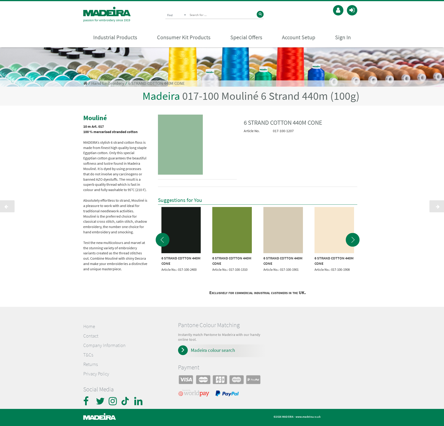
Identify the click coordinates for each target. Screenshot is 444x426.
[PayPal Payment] (228, 394)
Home (89, 326)
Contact (90, 336)
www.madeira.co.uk (308, 416)
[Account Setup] (338, 9)
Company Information (104, 345)
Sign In (343, 37)
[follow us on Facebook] (87, 401)
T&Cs (88, 355)
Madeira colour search (213, 350)
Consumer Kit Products (183, 37)
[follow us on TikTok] (126, 401)
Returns (90, 364)
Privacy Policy (96, 374)
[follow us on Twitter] (100, 401)
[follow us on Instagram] (113, 401)
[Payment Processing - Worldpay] (194, 394)
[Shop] (85, 83)
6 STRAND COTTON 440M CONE (156, 83)
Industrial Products (115, 37)
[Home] (107, 11)
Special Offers (246, 37)
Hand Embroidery (107, 83)
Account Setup (298, 37)
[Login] (352, 9)
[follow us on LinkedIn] (138, 401)
